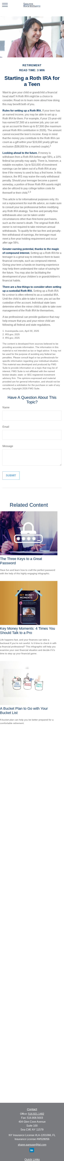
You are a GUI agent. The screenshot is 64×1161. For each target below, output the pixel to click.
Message (7, 446)
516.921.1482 (36, 1113)
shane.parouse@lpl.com (32, 1144)
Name (6, 407)
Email (5, 426)
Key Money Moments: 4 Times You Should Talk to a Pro (27, 630)
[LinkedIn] (32, 1150)
